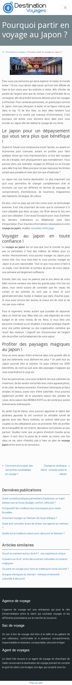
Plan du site (36, 683)
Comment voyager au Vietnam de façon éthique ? (29, 518)
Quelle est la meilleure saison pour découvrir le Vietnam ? (33, 533)
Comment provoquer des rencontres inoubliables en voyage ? (19, 469)
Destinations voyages (16, 52)
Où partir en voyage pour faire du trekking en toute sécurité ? (35, 568)
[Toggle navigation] (65, 7)
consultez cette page (42, 228)
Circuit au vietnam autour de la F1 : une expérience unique (33, 553)
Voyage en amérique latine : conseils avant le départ (54, 469)
